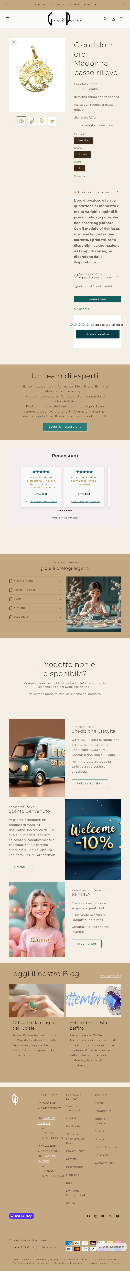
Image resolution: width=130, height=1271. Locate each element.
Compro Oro (103, 1110)
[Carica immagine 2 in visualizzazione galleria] (31, 121)
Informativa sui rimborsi (76, 1259)
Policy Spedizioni (90, 783)
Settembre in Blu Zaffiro (88, 1025)
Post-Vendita (75, 1166)
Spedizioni (73, 1118)
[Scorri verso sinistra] (12, 121)
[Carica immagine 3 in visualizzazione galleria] (42, 121)
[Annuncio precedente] (6, 4)
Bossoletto (102, 1155)
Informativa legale (98, 1263)
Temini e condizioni (73, 1108)
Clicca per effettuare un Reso (75, 1139)
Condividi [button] (83, 308)
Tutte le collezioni (101, 1121)
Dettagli (20, 866)
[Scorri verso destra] (61, 121)
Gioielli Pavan (28, 1259)
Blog (69, 1182)
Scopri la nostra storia (65, 426)
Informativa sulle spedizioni (68, 1263)
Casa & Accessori (106, 1147)
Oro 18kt (84, 140)
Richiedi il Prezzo (97, 299)
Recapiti (116, 1263)
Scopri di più (86, 943)
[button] (7, 19)
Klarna (70, 1203)
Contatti (71, 1158)
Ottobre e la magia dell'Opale (33, 1025)
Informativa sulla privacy (107, 1259)
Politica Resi (74, 1126)
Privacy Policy (75, 1150)
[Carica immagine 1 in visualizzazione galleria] (21, 121)
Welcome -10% (104, 1162)
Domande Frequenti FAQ (76, 1193)
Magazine (72, 1174)
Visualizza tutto (110, 976)
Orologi (100, 1139)
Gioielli (99, 1131)
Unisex (82, 154)
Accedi (99, 1102)
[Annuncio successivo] (123, 4)
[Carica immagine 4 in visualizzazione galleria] (52, 121)
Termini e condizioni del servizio (31, 1263)
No (80, 168)
